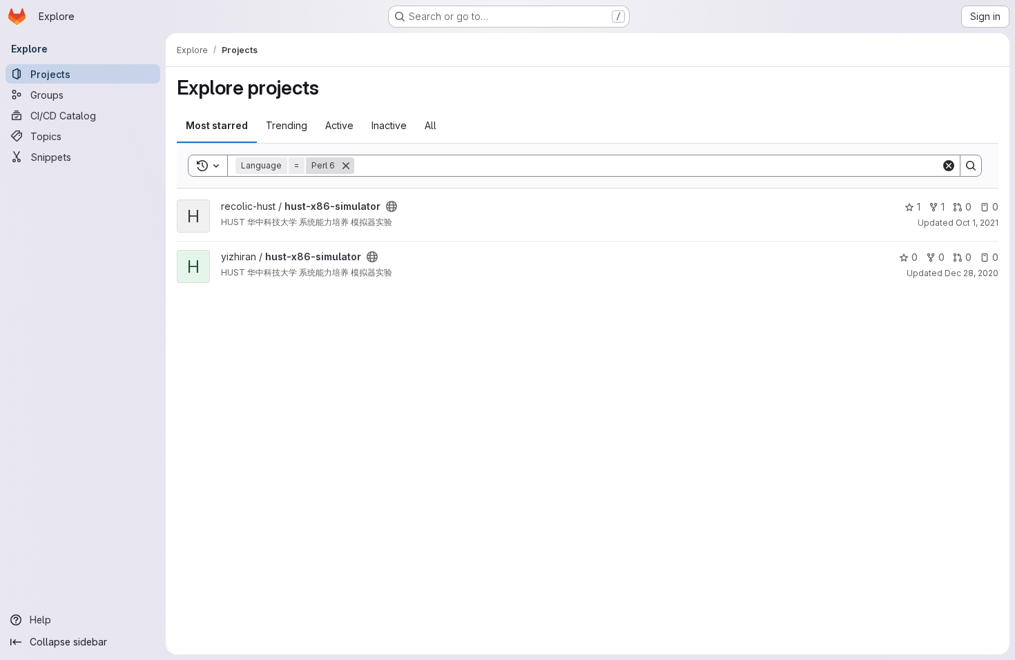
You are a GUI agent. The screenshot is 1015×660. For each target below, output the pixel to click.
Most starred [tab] (217, 125)
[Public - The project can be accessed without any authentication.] (391, 206)
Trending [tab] (286, 125)
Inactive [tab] (389, 125)
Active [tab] (339, 125)
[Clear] (948, 165)
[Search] (971, 166)
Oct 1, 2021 (977, 222)
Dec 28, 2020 (971, 273)
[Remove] (346, 165)
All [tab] (430, 125)
